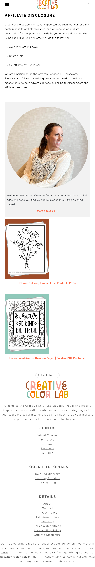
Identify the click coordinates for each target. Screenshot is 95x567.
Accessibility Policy (47, 530)
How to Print (47, 482)
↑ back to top (47, 375)
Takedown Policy (47, 517)
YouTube (47, 452)
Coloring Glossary (47, 473)
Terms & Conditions (47, 525)
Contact (47, 508)
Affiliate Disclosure (47, 534)
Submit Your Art (47, 435)
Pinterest (47, 439)
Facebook (47, 448)
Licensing (47, 521)
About (47, 503)
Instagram (47, 444)
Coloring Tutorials (47, 478)
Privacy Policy (47, 512)
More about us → (47, 210)
